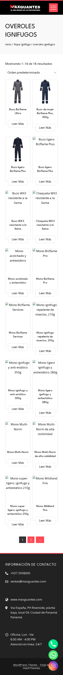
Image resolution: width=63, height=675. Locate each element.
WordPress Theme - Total (29, 665)
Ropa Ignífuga (22, 44)
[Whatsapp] (53, 655)
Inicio (8, 44)
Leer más (18, 124)
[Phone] (53, 644)
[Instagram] (53, 666)
